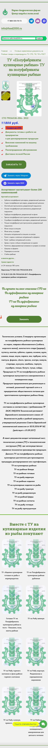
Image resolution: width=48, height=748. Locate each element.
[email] (37, 21)
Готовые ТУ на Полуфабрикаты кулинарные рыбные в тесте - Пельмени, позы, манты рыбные (12, 624)
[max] (44, 21)
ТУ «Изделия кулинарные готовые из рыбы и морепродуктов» (12, 575)
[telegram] (31, 21)
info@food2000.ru (11, 28)
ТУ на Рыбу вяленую (36, 618)
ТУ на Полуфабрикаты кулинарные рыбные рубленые (36, 575)
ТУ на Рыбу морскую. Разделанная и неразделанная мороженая (36, 675)
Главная (4, 51)
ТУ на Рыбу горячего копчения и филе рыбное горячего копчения (12, 674)
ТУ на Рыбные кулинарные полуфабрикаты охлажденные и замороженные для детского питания (36, 727)
